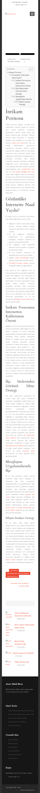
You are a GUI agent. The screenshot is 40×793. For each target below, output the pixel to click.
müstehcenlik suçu (28, 169)
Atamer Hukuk (25, 59)
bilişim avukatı (11, 560)
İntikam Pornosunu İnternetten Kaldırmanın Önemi (23, 83)
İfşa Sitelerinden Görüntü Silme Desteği (22, 91)
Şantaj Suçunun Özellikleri (23, 653)
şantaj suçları (10, 507)
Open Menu (32, 14)
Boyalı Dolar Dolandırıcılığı (17, 718)
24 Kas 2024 (21, 647)
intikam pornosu (12, 576)
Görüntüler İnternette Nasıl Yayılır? (20, 76)
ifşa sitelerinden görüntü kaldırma (18, 573)
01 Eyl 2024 (18, 656)
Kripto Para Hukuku (14, 755)
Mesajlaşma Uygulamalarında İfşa (24, 97)
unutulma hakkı (28, 451)
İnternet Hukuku (14, 61)
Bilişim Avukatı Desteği (24, 103)
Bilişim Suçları (13, 743)
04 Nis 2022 (12, 59)
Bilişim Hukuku (13, 740)
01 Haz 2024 (21, 665)
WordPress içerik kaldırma (22, 299)
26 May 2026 (21, 619)
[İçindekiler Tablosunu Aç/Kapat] (29, 69)
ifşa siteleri (13, 570)
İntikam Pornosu (14, 72)
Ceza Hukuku (12, 747)
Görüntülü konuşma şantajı (18, 263)
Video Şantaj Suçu (22, 662)
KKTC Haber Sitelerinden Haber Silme (21, 714)
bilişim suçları (15, 510)
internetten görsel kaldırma (15, 446)
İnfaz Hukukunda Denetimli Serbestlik (21, 711)
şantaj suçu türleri (18, 143)
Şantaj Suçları (13, 758)
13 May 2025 (21, 631)
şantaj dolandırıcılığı (21, 258)
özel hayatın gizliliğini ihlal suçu (23, 172)
